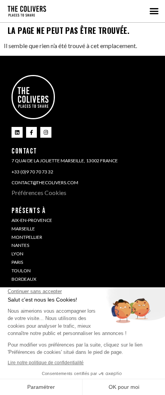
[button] (154, 11)
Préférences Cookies (39, 192)
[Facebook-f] (31, 132)
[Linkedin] (17, 132)
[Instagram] (45, 132)
